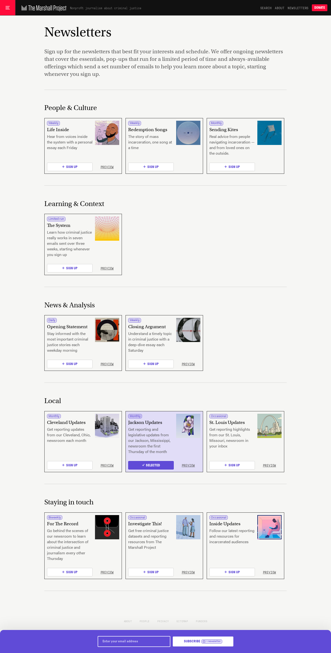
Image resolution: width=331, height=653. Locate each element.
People (145, 621)
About (279, 8)
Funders (201, 621)
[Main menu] (7, 8)
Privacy (163, 621)
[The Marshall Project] (43, 8)
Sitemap (182, 621)
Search (266, 8)
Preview (107, 167)
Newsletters (298, 8)
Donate (319, 7)
